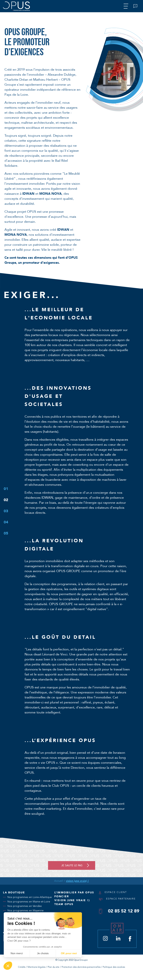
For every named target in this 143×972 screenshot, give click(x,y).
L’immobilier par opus (74, 892)
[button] (7, 965)
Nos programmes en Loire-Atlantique (29, 897)
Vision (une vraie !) (72, 900)
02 (6, 499)
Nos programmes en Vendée (24, 906)
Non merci (17, 953)
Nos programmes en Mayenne (25, 910)
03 (6, 511)
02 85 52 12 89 (123, 911)
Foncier (61, 896)
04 (6, 522)
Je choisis (43, 953)
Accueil (58, 881)
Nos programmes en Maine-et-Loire (28, 902)
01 (6, 488)
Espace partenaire (120, 899)
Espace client (115, 892)
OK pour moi (69, 953)
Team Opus (63, 904)
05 (6, 533)
